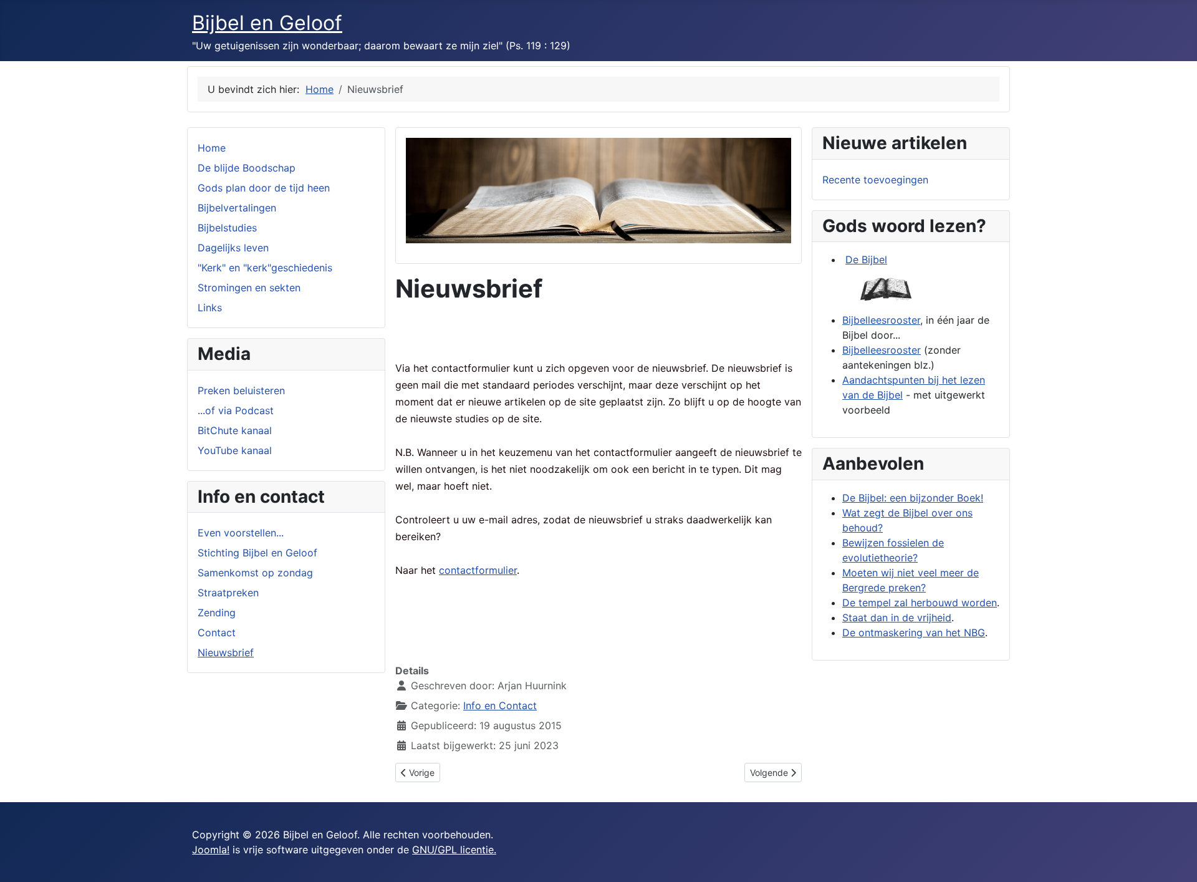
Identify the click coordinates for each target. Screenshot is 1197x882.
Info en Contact (500, 705)
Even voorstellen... (241, 532)
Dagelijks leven (233, 247)
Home (212, 148)
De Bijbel (866, 259)
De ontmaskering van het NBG (913, 632)
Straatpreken (228, 592)
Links (210, 307)
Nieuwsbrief (226, 652)
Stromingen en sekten (249, 287)
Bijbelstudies (227, 227)
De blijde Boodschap (247, 168)
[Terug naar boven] (1175, 859)
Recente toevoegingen (875, 179)
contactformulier (478, 570)
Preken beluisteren (241, 390)
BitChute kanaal (235, 430)
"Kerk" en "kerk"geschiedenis (265, 267)
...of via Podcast (236, 410)
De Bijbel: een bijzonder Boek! (912, 498)
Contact (217, 632)
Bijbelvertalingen (237, 207)
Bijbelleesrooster (881, 320)
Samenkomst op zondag (255, 572)
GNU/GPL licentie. (454, 849)
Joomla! (210, 849)
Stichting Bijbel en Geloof (257, 552)
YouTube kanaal (235, 450)
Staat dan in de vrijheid (896, 617)
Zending (217, 612)
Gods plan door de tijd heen (264, 188)
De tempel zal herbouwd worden (919, 602)
